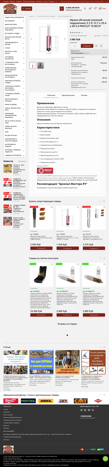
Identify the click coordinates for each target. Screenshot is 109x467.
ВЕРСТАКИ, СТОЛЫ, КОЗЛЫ (11, 52)
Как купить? (6, 412)
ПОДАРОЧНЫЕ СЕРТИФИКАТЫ (14, 17)
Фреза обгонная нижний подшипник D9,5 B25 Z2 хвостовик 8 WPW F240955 (41, 237)
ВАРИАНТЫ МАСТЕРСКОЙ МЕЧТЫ (13, 38)
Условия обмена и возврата (11, 423)
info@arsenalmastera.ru (73, 10)
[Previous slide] (31, 39)
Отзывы (51, 1)
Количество (73, 42)
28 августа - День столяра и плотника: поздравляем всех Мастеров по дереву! (19, 168)
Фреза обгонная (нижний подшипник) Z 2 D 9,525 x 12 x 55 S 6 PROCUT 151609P (67, 237)
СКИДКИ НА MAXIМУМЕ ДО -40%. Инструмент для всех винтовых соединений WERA (19, 196)
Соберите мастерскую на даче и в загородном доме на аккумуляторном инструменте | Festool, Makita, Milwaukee (15, 378)
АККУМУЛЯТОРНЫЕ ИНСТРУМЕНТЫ (11, 76)
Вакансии (6, 425)
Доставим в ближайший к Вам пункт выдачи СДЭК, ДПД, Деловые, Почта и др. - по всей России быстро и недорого (37, 434)
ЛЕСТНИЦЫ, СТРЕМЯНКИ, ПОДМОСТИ (13, 151)
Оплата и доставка (29, 1)
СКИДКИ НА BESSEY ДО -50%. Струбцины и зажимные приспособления (19, 208)
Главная (6, 1)
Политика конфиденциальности (12, 417)
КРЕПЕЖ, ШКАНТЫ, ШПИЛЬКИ (11, 127)
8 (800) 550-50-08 (72, 7)
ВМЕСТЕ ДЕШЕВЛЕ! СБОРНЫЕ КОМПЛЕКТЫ (14, 29)
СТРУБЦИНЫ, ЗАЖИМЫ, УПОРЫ (12, 94)
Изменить (87, 53)
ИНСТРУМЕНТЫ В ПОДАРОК (10, 145)
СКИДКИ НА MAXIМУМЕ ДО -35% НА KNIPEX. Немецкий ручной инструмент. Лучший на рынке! (19, 182)
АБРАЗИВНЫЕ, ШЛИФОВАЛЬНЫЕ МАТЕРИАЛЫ (11, 115)
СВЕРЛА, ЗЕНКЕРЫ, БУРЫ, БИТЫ (13, 109)
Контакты (39, 1)
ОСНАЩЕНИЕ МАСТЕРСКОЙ (9, 58)
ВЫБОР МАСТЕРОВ (11, 24)
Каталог (12, 1)
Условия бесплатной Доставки (12, 437)
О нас (45, 1)
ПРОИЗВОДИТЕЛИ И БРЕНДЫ (46, 16)
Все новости (22, 161)
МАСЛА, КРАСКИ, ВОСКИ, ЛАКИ (13, 122)
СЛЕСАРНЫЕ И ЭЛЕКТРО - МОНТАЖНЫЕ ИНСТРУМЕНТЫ (13, 88)
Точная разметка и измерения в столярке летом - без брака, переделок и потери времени (91, 377)
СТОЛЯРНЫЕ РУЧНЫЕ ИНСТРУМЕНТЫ (11, 63)
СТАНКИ (7, 48)
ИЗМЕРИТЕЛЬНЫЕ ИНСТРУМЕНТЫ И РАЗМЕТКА (10, 70)
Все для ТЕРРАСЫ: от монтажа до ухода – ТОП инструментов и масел (40, 376)
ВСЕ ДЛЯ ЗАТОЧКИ (11, 135)
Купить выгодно (8, 415)
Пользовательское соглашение (12, 420)
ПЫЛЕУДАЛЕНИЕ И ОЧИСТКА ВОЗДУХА (11, 140)
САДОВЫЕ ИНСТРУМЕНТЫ (13, 155)
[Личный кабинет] (85, 8)
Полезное (6, 428)
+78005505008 (85, 416)
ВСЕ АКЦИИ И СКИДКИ (12, 33)
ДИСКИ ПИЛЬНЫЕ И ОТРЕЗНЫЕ (11, 100)
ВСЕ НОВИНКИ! (10, 21)
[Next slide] (65, 39)
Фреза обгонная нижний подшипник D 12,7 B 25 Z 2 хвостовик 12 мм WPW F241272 (93, 237)
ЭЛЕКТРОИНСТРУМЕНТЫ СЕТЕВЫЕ (12, 82)
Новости (19, 1)
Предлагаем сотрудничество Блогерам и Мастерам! (64, 376)
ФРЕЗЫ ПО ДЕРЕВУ (11, 104)
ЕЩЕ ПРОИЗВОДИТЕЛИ (65, 16)
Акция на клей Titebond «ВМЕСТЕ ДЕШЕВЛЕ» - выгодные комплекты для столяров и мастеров (19, 222)
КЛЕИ (6, 132)
